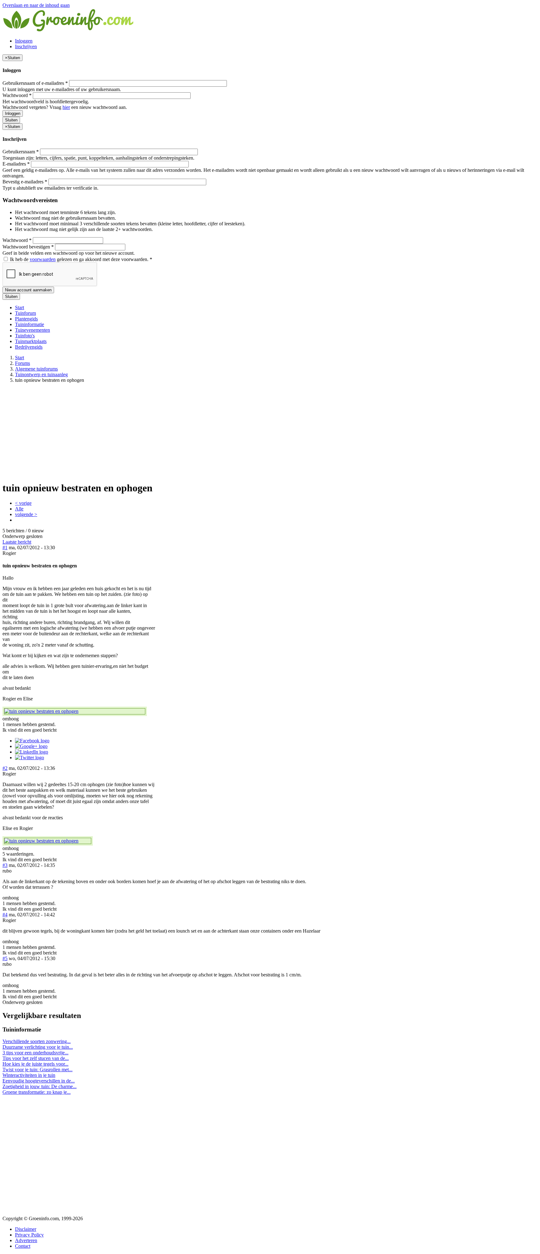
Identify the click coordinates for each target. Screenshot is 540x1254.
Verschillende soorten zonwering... (36, 1041)
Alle (19, 508)
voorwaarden (43, 259)
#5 (5, 958)
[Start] (68, 30)
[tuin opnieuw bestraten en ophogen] (74, 711)
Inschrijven (26, 46)
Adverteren (26, 1240)
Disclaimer (25, 1229)
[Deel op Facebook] (32, 740)
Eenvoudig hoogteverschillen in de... (38, 1080)
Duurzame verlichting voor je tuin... (37, 1047)
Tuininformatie (29, 324)
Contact (22, 1246)
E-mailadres (16, 163)
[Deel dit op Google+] (31, 746)
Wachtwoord (17, 95)
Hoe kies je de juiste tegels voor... (35, 1064)
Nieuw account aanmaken (28, 290)
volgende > (26, 514)
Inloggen (23, 41)
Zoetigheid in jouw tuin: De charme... (39, 1086)
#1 (5, 547)
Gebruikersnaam (20, 151)
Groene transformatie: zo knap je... (36, 1092)
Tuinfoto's (25, 335)
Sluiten (11, 120)
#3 (5, 865)
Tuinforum (25, 313)
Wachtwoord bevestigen (28, 246)
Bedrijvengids (28, 347)
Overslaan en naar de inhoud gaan (36, 5)
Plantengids (26, 318)
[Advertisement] (270, 432)
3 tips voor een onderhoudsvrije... (35, 1052)
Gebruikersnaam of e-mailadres (35, 83)
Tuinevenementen (32, 330)
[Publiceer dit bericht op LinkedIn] (31, 752)
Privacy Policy (29, 1234)
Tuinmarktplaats (31, 341)
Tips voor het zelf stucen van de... (35, 1058)
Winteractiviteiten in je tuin (28, 1075)
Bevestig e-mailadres (24, 181)
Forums (22, 363)
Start (19, 307)
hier (66, 107)
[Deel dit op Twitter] (29, 757)
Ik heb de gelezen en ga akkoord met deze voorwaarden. (80, 259)
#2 (5, 768)
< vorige (23, 503)
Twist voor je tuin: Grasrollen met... (37, 1069)
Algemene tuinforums (36, 368)
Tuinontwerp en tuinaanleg (41, 374)
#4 (5, 914)
